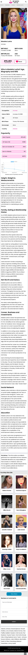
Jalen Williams (15, 639)
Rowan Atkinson (5, 639)
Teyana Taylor (11, 635)
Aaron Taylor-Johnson (20, 637)
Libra (16, 50)
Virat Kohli (19, 635)
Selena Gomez (18, 631)
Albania (15, 129)
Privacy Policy (20, 650)
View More (14, 594)
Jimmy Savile (12, 643)
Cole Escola (18, 633)
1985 (9, 50)
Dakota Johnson (6, 629)
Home (1, 5)
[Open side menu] (1, 2)
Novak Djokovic (15, 629)
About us (6, 650)
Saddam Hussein (10, 633)
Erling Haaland (8, 637)
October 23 (4, 50)
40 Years (17, 56)
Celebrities (7, 5)
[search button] (26, 2)
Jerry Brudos (10, 631)
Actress (13, 5)
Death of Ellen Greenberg (8, 641)
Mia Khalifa (23, 639)
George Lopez (9, 83)
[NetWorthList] (14, 2)
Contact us (13, 650)
